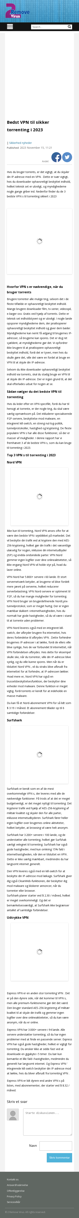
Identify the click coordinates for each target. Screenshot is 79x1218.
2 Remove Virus (17, 10)
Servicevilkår (13, 1202)
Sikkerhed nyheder (20, 143)
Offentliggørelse (16, 1191)
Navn (33, 1145)
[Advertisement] (39, 73)
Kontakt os (12, 1179)
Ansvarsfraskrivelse (17, 1185)
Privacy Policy (14, 1196)
